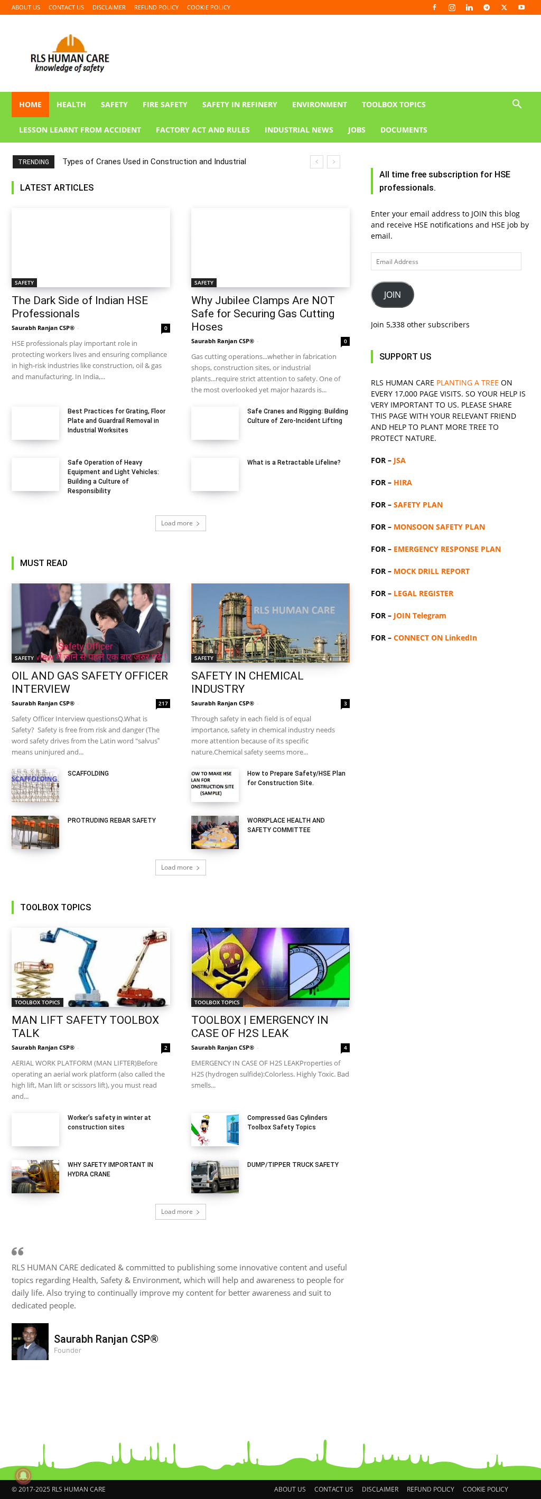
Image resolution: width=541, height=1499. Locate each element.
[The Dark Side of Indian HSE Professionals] (91, 247)
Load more (177, 522)
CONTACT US (66, 7)
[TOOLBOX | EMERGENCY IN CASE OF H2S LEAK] (270, 967)
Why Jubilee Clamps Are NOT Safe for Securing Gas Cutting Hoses (263, 313)
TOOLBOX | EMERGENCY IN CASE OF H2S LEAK (260, 1027)
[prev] (316, 161)
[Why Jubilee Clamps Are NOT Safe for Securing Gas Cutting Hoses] (270, 247)
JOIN (392, 294)
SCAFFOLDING (88, 773)
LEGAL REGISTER (423, 593)
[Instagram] (452, 7)
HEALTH (71, 104)
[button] (516, 105)
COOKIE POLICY (208, 7)
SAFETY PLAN (418, 504)
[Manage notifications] (23, 1475)
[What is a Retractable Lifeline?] (215, 474)
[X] (504, 7)
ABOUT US (26, 7)
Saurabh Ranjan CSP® (43, 328)
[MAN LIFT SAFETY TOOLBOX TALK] (91, 967)
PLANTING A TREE (467, 383)
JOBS (357, 130)
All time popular (280, 188)
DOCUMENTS (403, 130)
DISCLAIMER (109, 7)
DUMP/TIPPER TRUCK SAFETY (293, 1164)
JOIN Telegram (420, 615)
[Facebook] (434, 7)
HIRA (403, 482)
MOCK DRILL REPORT (432, 571)
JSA (400, 460)
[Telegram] (487, 7)
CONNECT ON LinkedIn (435, 638)
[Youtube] (521, 7)
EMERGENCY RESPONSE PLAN (447, 549)
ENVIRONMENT (319, 104)
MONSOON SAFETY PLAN (439, 527)
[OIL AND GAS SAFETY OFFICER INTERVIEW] (91, 623)
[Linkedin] (469, 7)
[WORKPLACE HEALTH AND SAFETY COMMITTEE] (215, 832)
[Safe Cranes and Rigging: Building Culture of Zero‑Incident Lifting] (215, 423)
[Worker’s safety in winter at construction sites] (35, 1129)
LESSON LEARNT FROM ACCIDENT (80, 130)
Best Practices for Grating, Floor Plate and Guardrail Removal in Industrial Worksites (116, 421)
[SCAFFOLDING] (35, 785)
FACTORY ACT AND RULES (203, 130)
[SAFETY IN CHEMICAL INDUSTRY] (270, 623)
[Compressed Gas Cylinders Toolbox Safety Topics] (215, 1129)
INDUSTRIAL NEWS (299, 130)
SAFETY (114, 104)
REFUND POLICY (156, 7)
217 (163, 703)
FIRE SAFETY (165, 104)
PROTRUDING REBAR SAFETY (112, 820)
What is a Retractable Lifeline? (294, 462)
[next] (333, 161)
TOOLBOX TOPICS (394, 104)
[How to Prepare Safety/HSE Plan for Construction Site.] (215, 785)
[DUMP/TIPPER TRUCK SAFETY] (215, 1176)
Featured (230, 188)
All (200, 188)
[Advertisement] (450, 1064)
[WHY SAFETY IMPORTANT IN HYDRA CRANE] (35, 1176)
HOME (30, 104)
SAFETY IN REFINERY (239, 104)
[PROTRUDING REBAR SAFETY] (35, 832)
